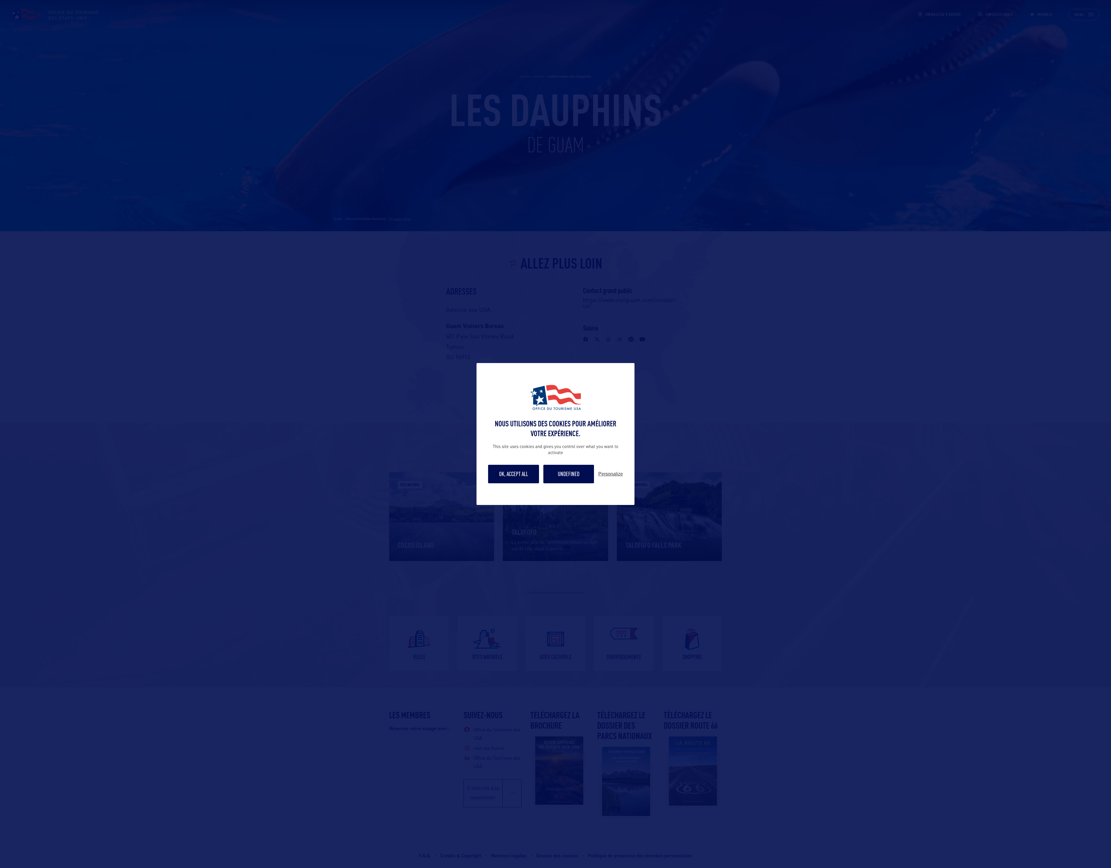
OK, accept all (513, 474)
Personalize (610, 474)
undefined (569, 474)
